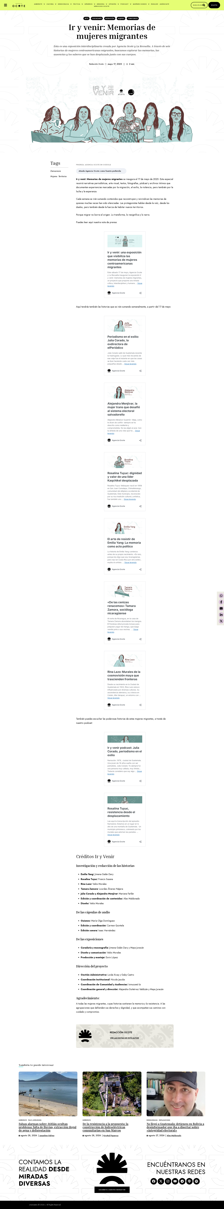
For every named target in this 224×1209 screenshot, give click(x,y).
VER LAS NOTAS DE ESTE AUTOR (124, 1038)
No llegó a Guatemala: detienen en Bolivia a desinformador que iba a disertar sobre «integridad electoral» (175, 1127)
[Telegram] (182, 1181)
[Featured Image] (48, 1094)
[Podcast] (189, 1181)
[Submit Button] (204, 5)
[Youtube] (175, 1181)
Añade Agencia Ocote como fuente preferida (100, 171)
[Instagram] (168, 1181)
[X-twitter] (161, 1181)
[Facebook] (153, 1181)
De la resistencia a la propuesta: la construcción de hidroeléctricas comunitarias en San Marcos (105, 1127)
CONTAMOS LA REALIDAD (44, 1173)
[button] (5, 5)
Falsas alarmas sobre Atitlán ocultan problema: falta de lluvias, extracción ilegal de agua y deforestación (47, 1127)
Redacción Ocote (96, 64)
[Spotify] (196, 1181)
